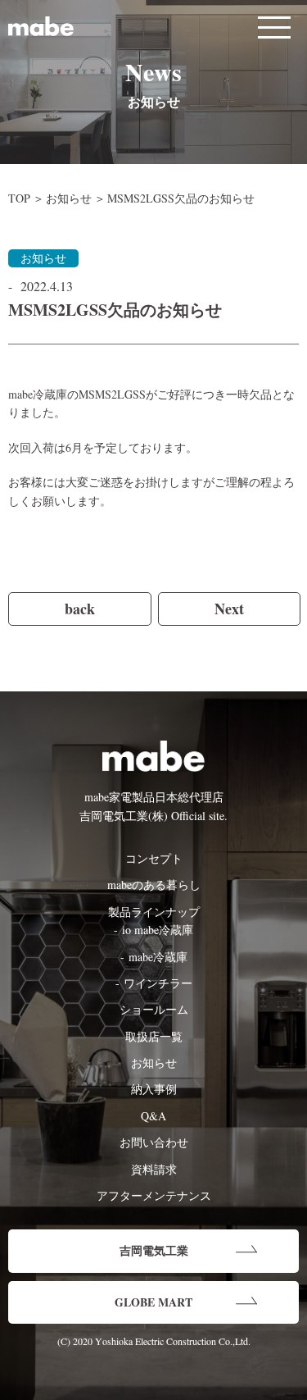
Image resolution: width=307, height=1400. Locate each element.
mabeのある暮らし (154, 884)
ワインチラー (158, 983)
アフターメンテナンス (154, 1195)
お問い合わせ (154, 1142)
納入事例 (154, 1089)
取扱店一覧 (154, 1036)
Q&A (153, 1116)
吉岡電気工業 (154, 1250)
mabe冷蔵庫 (158, 956)
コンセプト (154, 858)
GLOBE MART (153, 1302)
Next (229, 608)
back (80, 608)
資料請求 (154, 1169)
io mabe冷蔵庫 (157, 929)
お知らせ (69, 198)
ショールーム (154, 1009)
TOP (19, 198)
